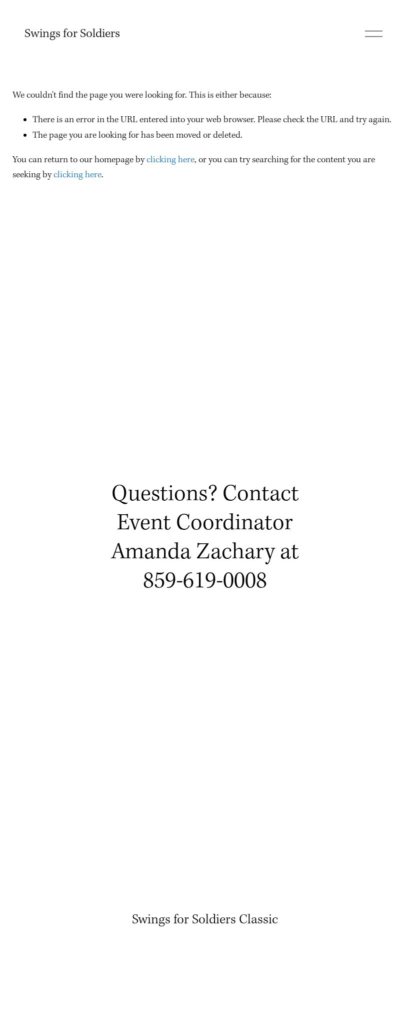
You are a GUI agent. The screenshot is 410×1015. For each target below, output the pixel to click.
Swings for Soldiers (72, 34)
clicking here (170, 160)
